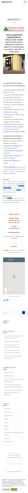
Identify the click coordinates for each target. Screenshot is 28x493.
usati (21, 109)
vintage (15, 112)
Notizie (13, 167)
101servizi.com (6, 2)
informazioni (9, 236)
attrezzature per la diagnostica (13, 151)
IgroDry (6, 422)
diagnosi (21, 127)
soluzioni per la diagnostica (12, 146)
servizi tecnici (8, 124)
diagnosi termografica (11, 160)
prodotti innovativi (9, 129)
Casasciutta (7, 408)
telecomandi (19, 95)
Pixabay (6, 429)
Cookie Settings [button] (6, 489)
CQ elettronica (8, 415)
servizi (12, 83)
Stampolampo (8, 441)
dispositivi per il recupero (12, 155)
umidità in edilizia (19, 131)
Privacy (11, 372)
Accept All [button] (14, 489)
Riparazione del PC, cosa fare (12, 341)
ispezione (7, 127)
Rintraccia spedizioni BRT (14, 471)
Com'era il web (8, 412)
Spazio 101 (7, 438)
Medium (6, 426)
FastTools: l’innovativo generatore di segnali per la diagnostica (12, 392)
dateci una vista (11, 173)
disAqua (6, 419)
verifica (15, 127)
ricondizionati (7, 112)
